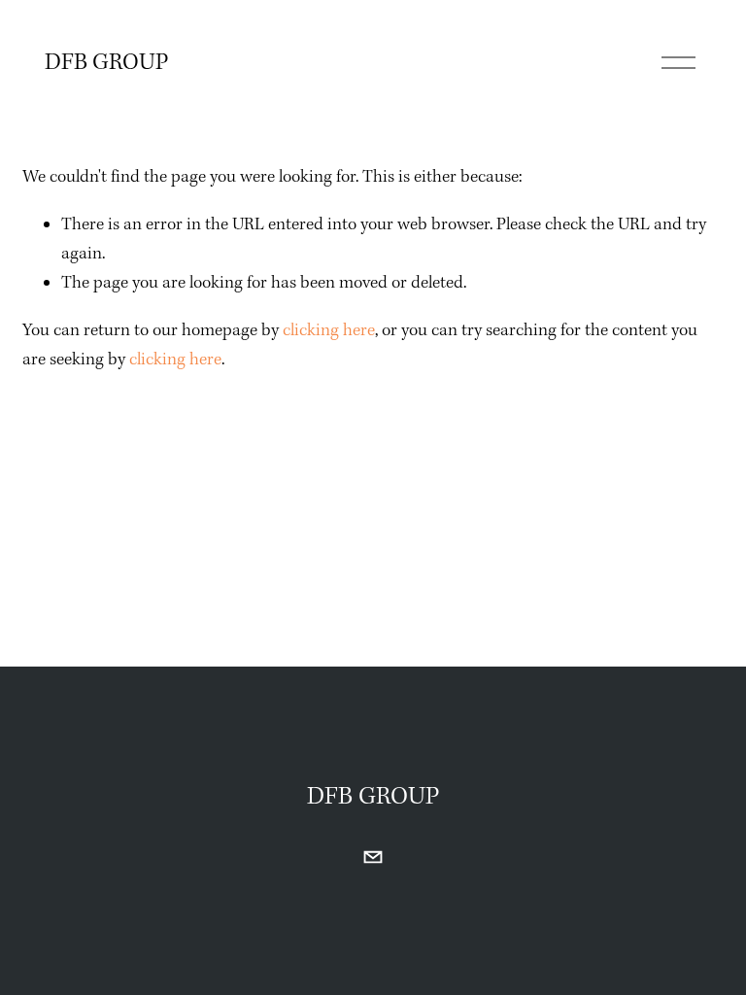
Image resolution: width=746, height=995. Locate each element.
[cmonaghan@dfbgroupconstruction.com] (373, 857)
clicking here (329, 331)
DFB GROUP (106, 63)
